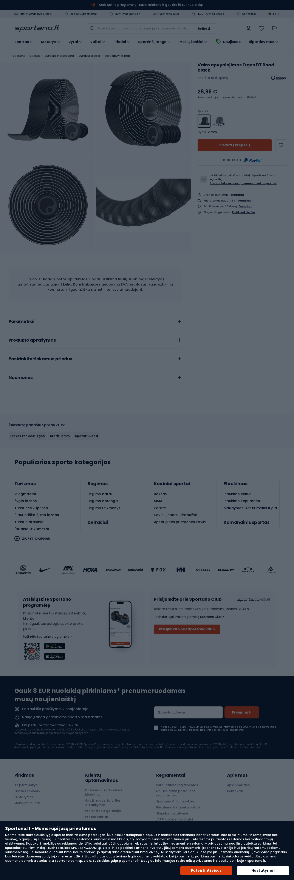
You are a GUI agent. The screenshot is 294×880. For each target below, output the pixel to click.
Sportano (19, 56)
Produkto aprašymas (32, 340)
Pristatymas (23, 797)
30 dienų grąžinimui (83, 14)
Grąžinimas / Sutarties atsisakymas (103, 802)
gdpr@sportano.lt (125, 861)
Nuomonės (21, 377)
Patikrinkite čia (243, 212)
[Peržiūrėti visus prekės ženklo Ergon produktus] (278, 78)
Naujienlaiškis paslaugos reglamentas (175, 793)
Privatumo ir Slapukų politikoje (243, 747)
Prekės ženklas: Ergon (27, 436)
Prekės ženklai (96, 817)
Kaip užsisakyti (26, 785)
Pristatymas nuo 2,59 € (36, 14)
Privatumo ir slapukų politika (178, 807)
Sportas (35, 56)
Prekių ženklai (191, 42)
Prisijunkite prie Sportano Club (187, 629)
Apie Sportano (238, 785)
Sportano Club (169, 14)
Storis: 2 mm (60, 436)
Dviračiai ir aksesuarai (59, 56)
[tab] (95, 320)
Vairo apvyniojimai (117, 56)
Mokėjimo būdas (27, 803)
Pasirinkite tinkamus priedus (40, 359)
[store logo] (37, 28)
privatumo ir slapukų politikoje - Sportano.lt (230, 861)
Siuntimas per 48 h (128, 14)
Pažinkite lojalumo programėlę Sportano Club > (189, 617)
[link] (248, 28)
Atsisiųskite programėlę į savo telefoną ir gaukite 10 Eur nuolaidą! (151, 5)
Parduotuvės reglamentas (177, 785)
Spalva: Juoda (86, 436)
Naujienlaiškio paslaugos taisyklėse (64, 733)
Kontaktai (249, 14)
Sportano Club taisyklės (175, 801)
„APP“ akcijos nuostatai (174, 819)
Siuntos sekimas (27, 791)
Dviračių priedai (89, 56)
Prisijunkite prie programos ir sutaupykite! (243, 183)
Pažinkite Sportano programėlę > (47, 636)
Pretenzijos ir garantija (103, 811)
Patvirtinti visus (206, 870)
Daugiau (237, 194)
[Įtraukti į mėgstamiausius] (281, 145)
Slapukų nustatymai (172, 813)
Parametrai (21, 321)
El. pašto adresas (172, 712)
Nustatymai (263, 870)
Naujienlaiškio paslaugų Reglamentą (222, 730)
